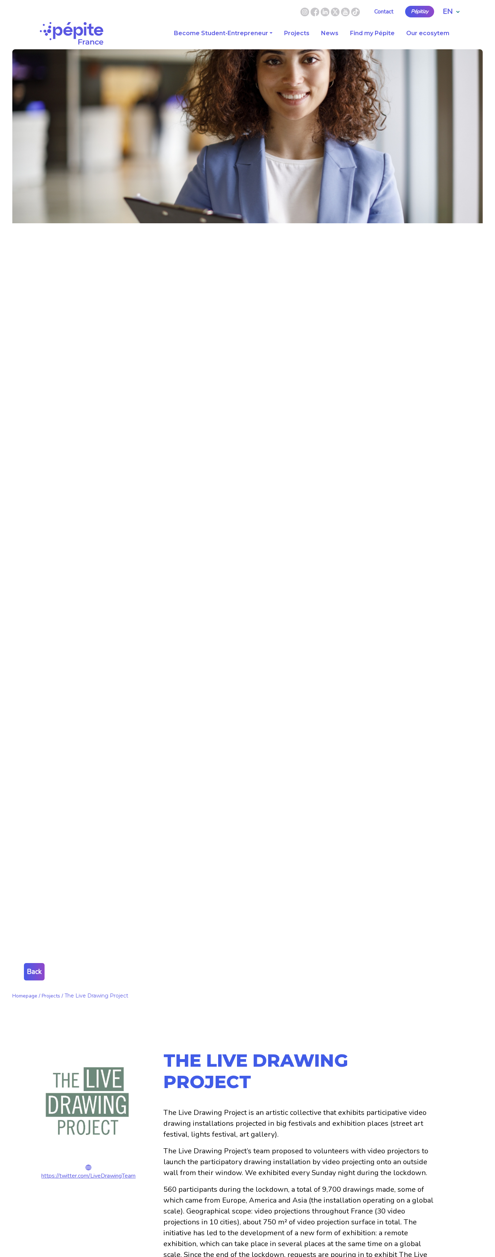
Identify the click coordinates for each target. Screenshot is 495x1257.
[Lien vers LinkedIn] (326, 11)
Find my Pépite (372, 33)
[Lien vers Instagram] (304, 11)
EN (448, 11)
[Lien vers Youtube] (345, 11)
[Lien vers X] (336, 11)
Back (34, 971)
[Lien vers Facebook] (316, 11)
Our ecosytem (427, 33)
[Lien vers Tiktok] (355, 11)
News (329, 33)
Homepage (24, 995)
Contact (384, 11)
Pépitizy (419, 11)
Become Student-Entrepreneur (221, 33)
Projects (296, 33)
